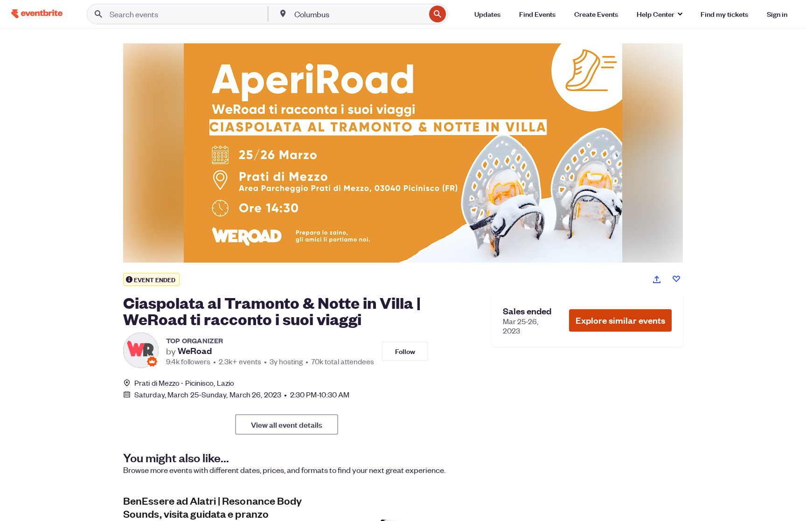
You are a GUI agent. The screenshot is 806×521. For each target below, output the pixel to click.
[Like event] (676, 278)
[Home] (37, 14)
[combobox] (359, 14)
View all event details (286, 424)
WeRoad (195, 351)
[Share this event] (656, 279)
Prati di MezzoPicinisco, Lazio (184, 383)
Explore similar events (620, 320)
